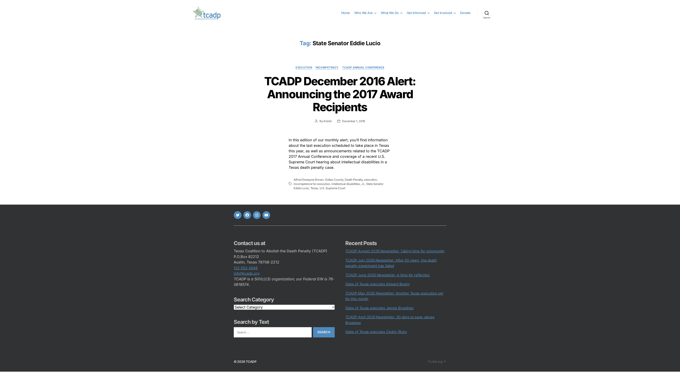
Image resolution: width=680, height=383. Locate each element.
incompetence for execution (312, 184)
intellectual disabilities (346, 184)
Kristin (328, 121)
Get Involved (443, 13)
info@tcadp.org (246, 273)
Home (345, 13)
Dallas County (334, 179)
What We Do (390, 13)
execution (304, 67)
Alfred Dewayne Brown (309, 179)
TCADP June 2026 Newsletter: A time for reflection (387, 275)
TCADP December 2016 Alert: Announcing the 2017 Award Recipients (340, 94)
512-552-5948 (246, 268)
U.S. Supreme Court (332, 188)
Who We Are (363, 13)
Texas (314, 188)
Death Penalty (354, 179)
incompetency (327, 67)
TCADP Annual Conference (363, 67)
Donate (465, 13)
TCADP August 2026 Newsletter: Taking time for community (394, 251)
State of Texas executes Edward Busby (377, 284)
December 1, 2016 (353, 121)
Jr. (363, 184)
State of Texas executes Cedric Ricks (376, 332)
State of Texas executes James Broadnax (379, 308)
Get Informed (416, 13)
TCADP (251, 361)
